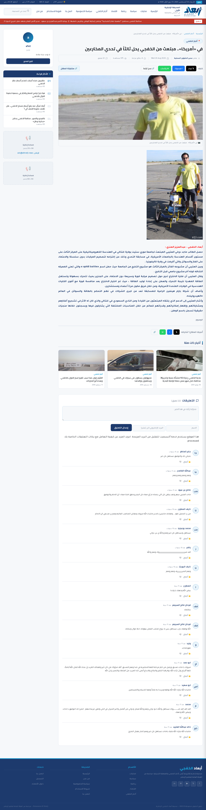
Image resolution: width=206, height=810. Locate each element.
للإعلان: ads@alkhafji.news (28, 153)
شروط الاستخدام (54, 11)
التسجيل (40, 779)
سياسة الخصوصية (84, 11)
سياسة (133, 11)
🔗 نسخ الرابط (148, 68)
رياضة (123, 11)
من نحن (39, 11)
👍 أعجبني (187, 461)
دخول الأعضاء (38, 784)
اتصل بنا (68, 11)
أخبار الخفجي (101, 11)
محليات (143, 11)
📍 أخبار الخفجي (193, 41)
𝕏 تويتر (191, 68)
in (174, 784)
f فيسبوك (179, 68)
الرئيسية (154, 11)
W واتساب (164, 68)
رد (180, 461)
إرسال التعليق (121, 428)
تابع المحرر (28, 61)
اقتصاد (114, 11)
